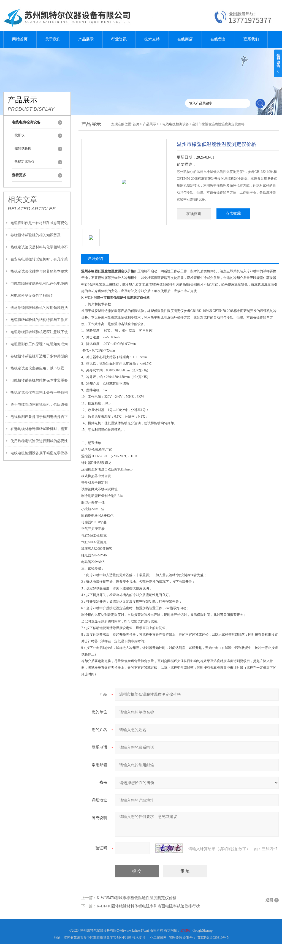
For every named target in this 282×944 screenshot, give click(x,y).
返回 (269, 900)
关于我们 (53, 39)
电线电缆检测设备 (175, 124)
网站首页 (20, 39)
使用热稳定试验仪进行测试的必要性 (39, 441)
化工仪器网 (158, 938)
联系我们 (251, 39)
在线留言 (218, 39)
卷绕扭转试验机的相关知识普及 (35, 235)
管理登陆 (175, 938)
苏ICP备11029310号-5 (213, 938)
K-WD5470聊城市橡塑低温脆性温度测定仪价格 (137, 898)
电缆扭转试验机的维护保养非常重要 (39, 380)
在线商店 (185, 39)
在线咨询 (194, 214)
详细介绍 (95, 259)
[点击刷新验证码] (169, 848)
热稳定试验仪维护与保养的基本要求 (39, 271)
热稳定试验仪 (24, 162)
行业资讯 (119, 39)
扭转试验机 (23, 148)
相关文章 (22, 199)
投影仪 (20, 135)
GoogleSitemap (202, 930)
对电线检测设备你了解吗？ (31, 295)
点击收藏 (233, 213)
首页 (136, 124)
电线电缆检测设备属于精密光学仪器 (39, 453)
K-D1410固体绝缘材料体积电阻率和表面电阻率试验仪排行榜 (148, 906)
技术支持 (152, 39)
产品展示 (86, 39)
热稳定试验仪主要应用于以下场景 (37, 368)
